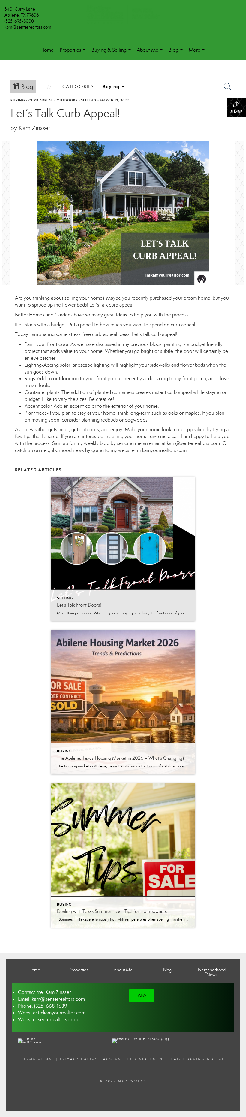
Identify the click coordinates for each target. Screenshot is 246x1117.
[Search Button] (227, 86)
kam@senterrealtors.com (27, 27)
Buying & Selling (112, 52)
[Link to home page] (122, 15)
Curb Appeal (40, 100)
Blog (177, 52)
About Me (151, 52)
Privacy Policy (79, 1059)
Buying (17, 100)
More (198, 52)
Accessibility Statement (134, 1059)
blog (105, 443)
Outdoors (67, 100)
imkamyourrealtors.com (162, 450)
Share (236, 112)
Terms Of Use (38, 1059)
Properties (74, 52)
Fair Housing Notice (198, 1059)
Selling (89, 100)
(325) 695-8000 (19, 21)
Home (47, 50)
